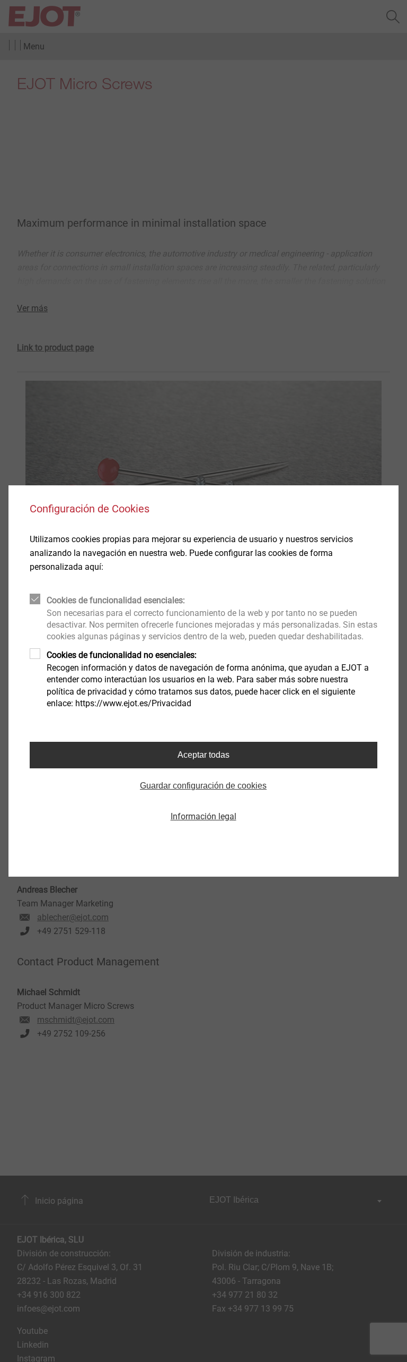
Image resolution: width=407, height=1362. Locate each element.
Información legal (203, 816)
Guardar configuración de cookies (203, 785)
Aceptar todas (203, 754)
